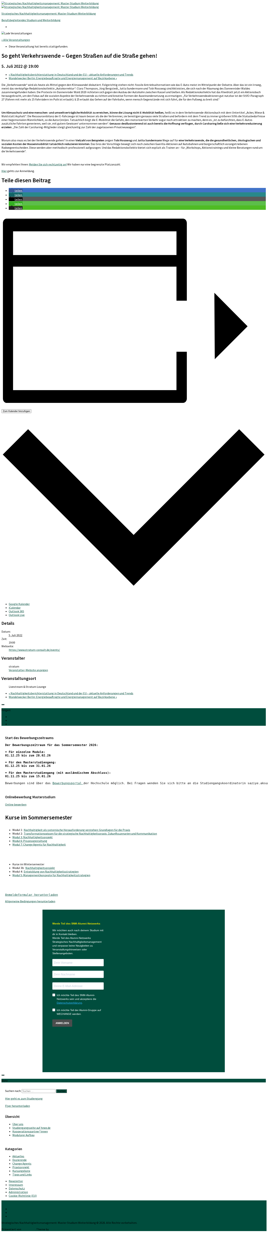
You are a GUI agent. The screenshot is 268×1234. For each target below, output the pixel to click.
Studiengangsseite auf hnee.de (31, 1128)
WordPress (28, 1229)
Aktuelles (18, 1156)
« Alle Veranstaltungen (15, 40)
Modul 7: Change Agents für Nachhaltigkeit (39, 844)
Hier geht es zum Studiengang (24, 1098)
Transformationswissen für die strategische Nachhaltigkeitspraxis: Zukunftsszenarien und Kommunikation (90, 833)
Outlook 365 (16, 611)
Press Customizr (59, 1229)
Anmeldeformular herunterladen (31, 895)
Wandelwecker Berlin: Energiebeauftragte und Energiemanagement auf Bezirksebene (63, 78)
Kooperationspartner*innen (30, 1131)
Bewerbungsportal (68, 783)
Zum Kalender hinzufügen (16, 411)
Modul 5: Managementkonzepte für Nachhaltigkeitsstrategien (51, 875)
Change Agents (21, 1163)
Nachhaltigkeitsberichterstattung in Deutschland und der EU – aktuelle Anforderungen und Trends (71, 74)
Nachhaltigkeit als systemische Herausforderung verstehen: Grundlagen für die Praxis (77, 830)
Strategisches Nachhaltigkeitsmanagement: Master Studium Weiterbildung (48, 13)
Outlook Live (17, 615)
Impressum (16, 1185)
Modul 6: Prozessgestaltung (29, 841)
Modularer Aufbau (23, 1135)
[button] (16, 190)
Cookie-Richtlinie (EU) (23, 1195)
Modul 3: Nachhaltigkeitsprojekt (32, 837)
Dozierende (19, 1160)
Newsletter (16, 1181)
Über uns (17, 1124)
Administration (18, 1192)
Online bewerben (15, 804)
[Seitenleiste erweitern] (2, 704)
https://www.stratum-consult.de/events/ (34, 650)
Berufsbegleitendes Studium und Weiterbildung (31, 20)
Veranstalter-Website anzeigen (28, 670)
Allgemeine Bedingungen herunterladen (30, 901)
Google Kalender (19, 604)
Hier (4, 171)
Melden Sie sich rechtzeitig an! (48, 164)
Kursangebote (21, 1171)
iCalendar (15, 607)
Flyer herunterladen (17, 1106)
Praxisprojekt (20, 1167)
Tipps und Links (22, 1174)
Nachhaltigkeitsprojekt (40, 868)
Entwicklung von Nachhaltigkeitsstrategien (51, 871)
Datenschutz (17, 1188)
